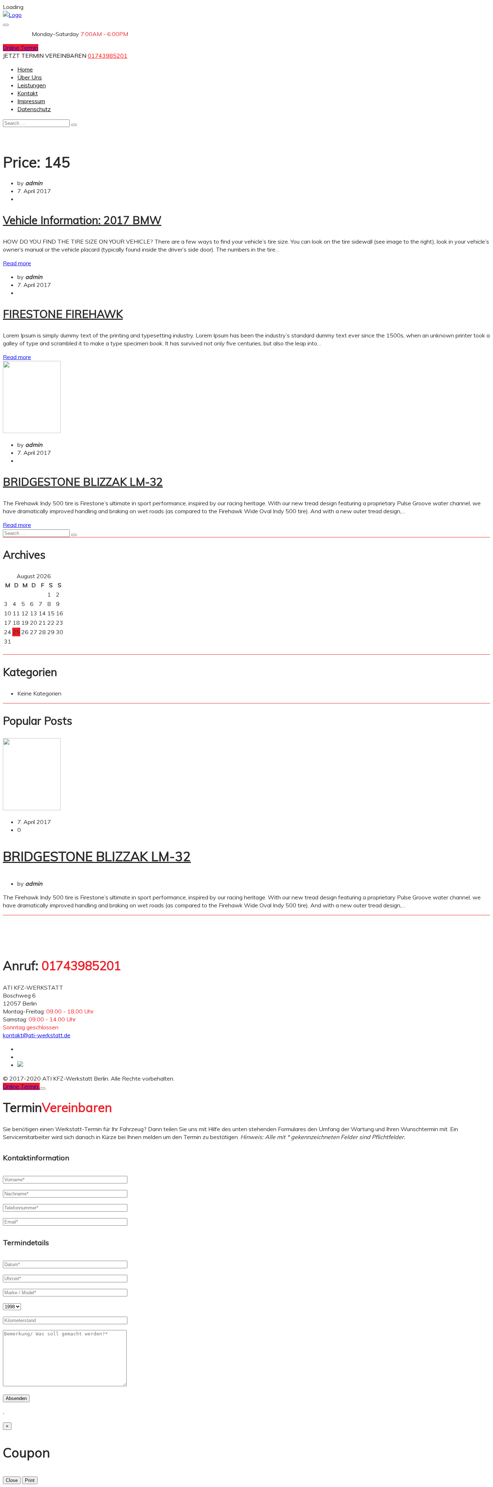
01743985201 (107, 55)
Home (25, 69)
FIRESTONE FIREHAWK (63, 314)
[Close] (42, 1088)
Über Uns (29, 77)
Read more (17, 263)
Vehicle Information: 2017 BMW (82, 220)
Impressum (31, 101)
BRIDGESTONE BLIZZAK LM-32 (83, 482)
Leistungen (31, 85)
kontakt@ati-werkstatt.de (36, 1035)
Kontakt (27, 93)
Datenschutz (34, 109)
